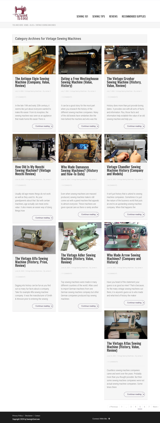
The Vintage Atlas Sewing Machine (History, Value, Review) (124, 347)
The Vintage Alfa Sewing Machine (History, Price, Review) (31, 262)
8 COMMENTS (112, 185)
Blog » (32, 25)
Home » (26, 25)
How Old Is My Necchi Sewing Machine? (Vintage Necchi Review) (33, 170)
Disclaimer (29, 416)
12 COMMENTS (67, 97)
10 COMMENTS (113, 97)
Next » (155, 407)
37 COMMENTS (21, 97)
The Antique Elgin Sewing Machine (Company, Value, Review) (32, 82)
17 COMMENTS (21, 185)
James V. (48, 91)
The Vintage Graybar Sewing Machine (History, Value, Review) (124, 82)
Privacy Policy (17, 416)
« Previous (113, 407)
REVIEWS (113, 16)
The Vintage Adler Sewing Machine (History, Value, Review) (78, 258)
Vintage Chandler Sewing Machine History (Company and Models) (125, 170)
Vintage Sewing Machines (46, 25)
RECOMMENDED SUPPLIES (134, 16)
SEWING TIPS (98, 16)
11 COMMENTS (67, 273)
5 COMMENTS (20, 277)
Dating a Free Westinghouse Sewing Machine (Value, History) (79, 82)
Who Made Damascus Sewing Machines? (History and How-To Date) (79, 170)
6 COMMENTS (112, 273)
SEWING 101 (82, 16)
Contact (37, 416)
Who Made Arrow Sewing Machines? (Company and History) (124, 258)
